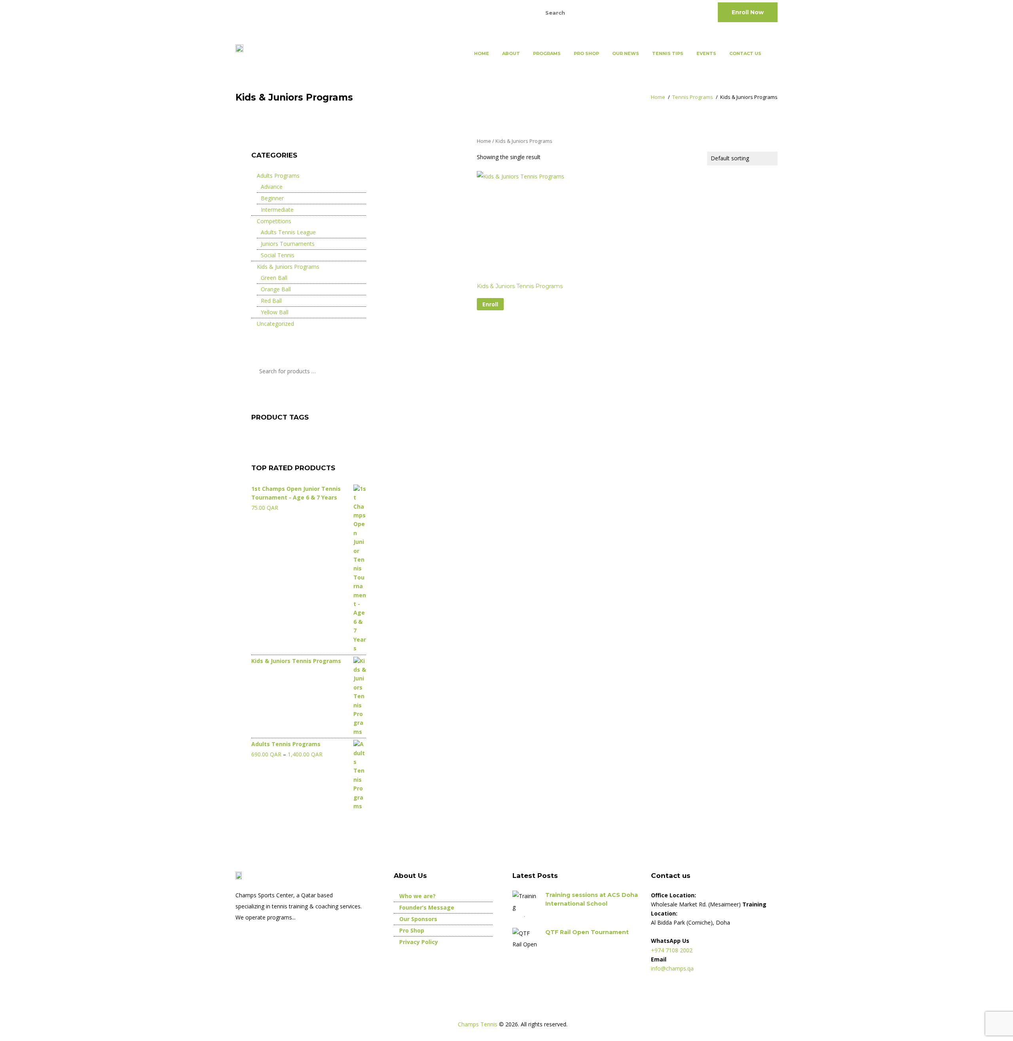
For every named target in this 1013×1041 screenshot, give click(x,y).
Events (706, 53)
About (511, 53)
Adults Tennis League (288, 232)
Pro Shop (586, 53)
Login (510, 12)
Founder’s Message (426, 907)
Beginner (272, 198)
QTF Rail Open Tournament (587, 932)
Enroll (490, 304)
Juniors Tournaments (288, 243)
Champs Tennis (478, 1024)
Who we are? (417, 896)
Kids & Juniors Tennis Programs (520, 286)
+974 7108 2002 (258, 11)
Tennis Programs (692, 97)
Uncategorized (275, 323)
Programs (547, 53)
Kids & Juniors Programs (288, 266)
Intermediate (277, 209)
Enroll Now (748, 12)
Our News (625, 53)
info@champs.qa (319, 11)
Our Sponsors (418, 919)
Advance (272, 186)
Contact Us (745, 53)
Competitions (274, 221)
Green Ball (274, 277)
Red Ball (271, 300)
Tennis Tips (667, 53)
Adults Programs (278, 175)
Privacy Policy (418, 942)
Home (481, 53)
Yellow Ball (274, 312)
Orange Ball (276, 289)
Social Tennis (277, 255)
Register (483, 12)
